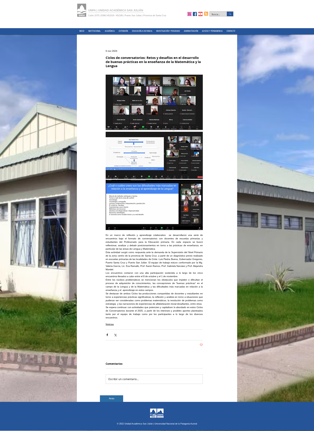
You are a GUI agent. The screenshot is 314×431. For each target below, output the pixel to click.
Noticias (110, 324)
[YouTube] (200, 13)
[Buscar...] (230, 14)
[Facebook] (195, 13)
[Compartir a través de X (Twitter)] (115, 334)
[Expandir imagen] (154, 103)
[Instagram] (189, 13)
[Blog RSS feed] (206, 14)
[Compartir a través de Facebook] (107, 334)
